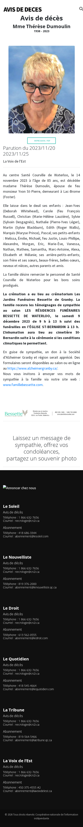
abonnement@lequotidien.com (34, 689)
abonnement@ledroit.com (31, 638)
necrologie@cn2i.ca (27, 521)
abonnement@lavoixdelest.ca (33, 791)
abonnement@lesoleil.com (31, 536)
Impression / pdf (42, 140)
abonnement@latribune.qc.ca (33, 740)
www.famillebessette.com (23, 384)
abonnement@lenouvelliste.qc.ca (35, 587)
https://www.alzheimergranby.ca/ (32, 368)
